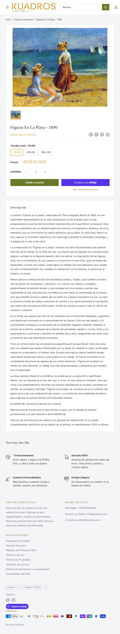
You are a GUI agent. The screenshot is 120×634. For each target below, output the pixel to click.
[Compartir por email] (108, 134)
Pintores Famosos (16, 545)
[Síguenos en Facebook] (8, 600)
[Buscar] (105, 7)
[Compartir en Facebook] (91, 134)
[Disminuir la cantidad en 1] (26, 172)
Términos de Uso (15, 555)
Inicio (8, 19)
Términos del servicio (17, 564)
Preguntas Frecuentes (18, 540)
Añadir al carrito (34, 182)
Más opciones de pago (85, 189)
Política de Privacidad (18, 559)
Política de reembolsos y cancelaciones (28, 569)
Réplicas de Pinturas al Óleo (21, 550)
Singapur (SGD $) (32, 587)
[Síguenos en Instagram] (13, 600)
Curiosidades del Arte (18, 573)
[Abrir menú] (7, 7)
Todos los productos (23, 19)
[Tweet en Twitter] (102, 134)
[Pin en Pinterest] (96, 134)
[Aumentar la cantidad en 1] (45, 172)
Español (11, 587)
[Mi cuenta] (116, 7)
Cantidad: (15, 171)
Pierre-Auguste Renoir (23, 135)
